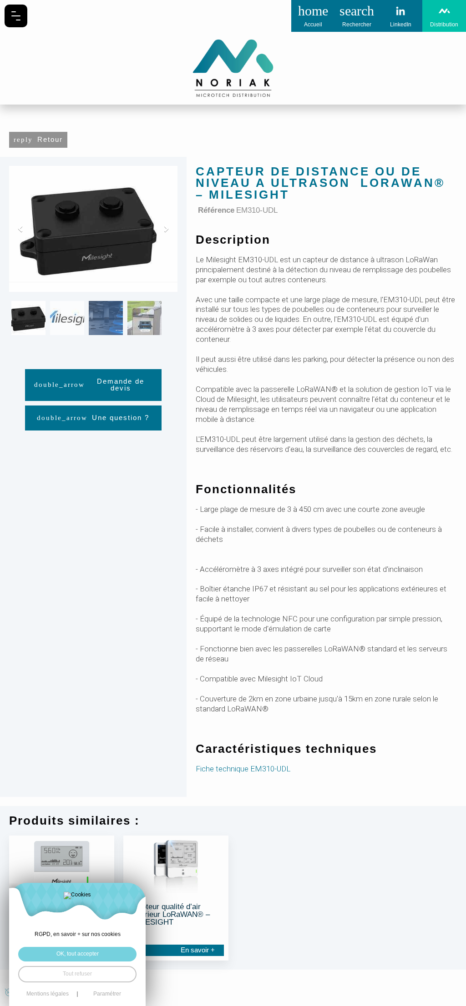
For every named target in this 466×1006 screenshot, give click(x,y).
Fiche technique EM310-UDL (243, 768)
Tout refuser (77, 974)
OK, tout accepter (77, 954)
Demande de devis (120, 385)
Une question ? (120, 417)
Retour (50, 139)
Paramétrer (107, 994)
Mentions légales (47, 994)
